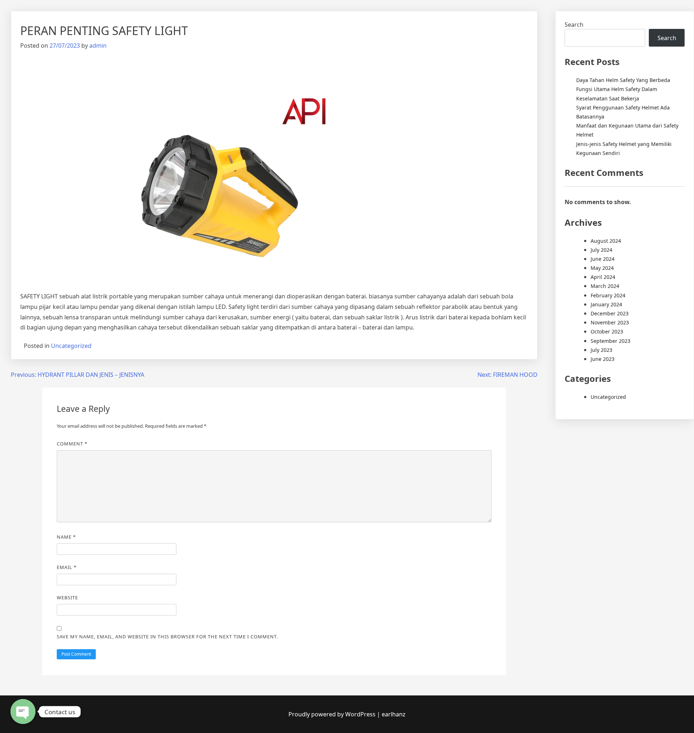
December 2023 (610, 313)
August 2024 (606, 240)
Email (67, 567)
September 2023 (610, 340)
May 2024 (602, 267)
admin (98, 45)
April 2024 (603, 276)
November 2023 (610, 322)
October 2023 (607, 331)
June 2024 (602, 258)
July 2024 (601, 249)
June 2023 (602, 358)
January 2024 (606, 304)
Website (67, 597)
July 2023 (601, 349)
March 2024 (605, 286)
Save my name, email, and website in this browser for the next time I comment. (167, 636)
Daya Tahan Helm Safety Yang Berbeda (623, 80)
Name (66, 537)
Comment (72, 443)
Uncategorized (71, 346)
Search (574, 25)
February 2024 (608, 295)
